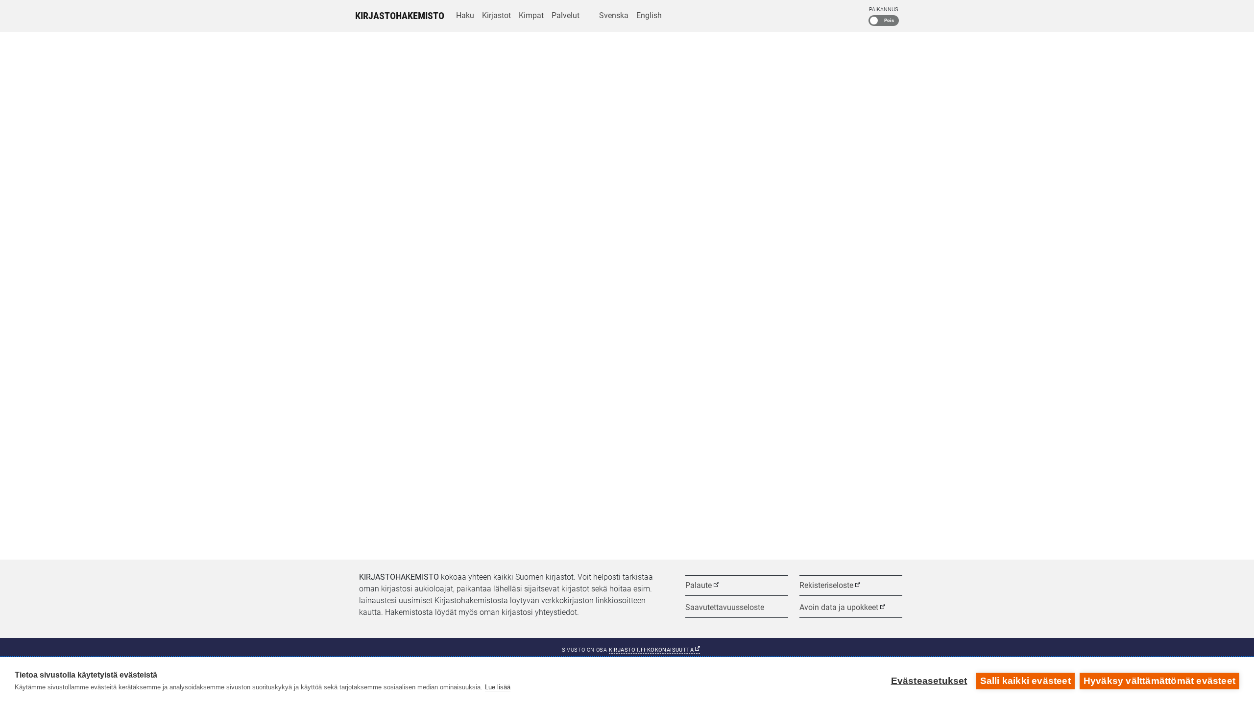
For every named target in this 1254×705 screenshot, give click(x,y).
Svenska (613, 15)
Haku (465, 15)
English (649, 15)
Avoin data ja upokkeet (838, 607)
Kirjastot (496, 15)
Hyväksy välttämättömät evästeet (1159, 681)
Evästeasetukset (929, 681)
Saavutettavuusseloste (724, 607)
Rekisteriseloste (826, 585)
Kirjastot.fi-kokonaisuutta (654, 650)
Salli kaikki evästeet (1025, 681)
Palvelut (565, 15)
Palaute (698, 585)
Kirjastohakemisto (399, 16)
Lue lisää (497, 687)
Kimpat (531, 15)
